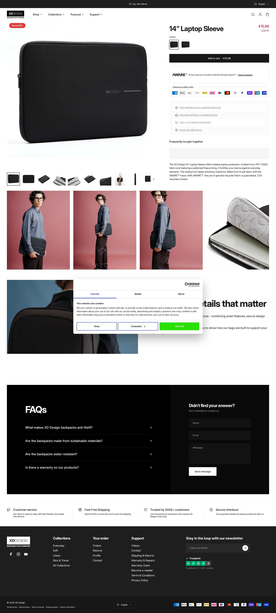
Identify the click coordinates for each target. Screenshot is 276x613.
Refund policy (24, 607)
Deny (96, 326)
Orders (97, 545)
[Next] (149, 102)
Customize (136, 326)
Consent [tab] (95, 294)
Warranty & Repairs (143, 560)
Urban (56, 555)
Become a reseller (142, 570)
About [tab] (181, 294)
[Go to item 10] (150, 179)
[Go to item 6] (89, 179)
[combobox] (261, 4)
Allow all (179, 326)
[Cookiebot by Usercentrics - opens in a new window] (187, 284)
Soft (55, 550)
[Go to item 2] (28, 179)
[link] (38, 230)
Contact (97, 560)
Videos (135, 545)
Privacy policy (12, 607)
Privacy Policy (139, 580)
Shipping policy (52, 607)
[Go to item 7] (104, 179)
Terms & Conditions (143, 575)
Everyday (58, 545)
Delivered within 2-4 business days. (198, 115)
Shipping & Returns (142, 555)
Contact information (67, 607)
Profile (96, 555)
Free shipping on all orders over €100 (200, 108)
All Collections (61, 565)
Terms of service (37, 607)
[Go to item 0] (13, 179)
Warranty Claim (140, 565)
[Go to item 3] (43, 179)
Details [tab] (138, 294)
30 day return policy (190, 130)
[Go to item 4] (59, 179)
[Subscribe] (245, 548)
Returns (97, 550)
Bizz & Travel (61, 560)
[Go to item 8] (120, 179)
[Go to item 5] (74, 179)
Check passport (245, 75)
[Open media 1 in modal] (81, 95)
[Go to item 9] (135, 179)
